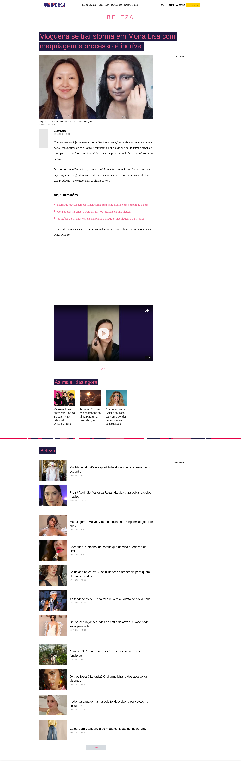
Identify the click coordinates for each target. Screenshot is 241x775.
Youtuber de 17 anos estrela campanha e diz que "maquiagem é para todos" (101, 218)
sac (163, 5)
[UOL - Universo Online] (67, 5)
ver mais (94, 747)
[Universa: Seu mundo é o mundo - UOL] (54, 5)
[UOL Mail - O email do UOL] (169, 5)
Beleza (120, 17)
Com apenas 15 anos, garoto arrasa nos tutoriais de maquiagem (94, 211)
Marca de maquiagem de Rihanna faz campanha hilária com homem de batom (102, 204)
